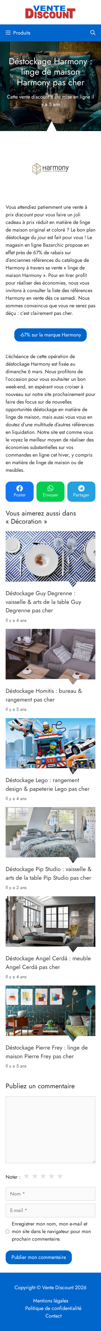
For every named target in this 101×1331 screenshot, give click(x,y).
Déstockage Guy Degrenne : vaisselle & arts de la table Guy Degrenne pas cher (43, 602)
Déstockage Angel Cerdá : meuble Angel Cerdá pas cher (48, 962)
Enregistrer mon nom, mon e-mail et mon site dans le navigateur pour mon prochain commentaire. (51, 1231)
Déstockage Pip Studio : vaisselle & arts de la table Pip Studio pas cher (48, 873)
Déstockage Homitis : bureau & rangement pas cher (44, 695)
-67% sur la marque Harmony (50, 334)
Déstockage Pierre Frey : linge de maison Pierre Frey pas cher (47, 1051)
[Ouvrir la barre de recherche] (93, 32)
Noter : (13, 1177)
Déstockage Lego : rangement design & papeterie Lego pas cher (47, 784)
